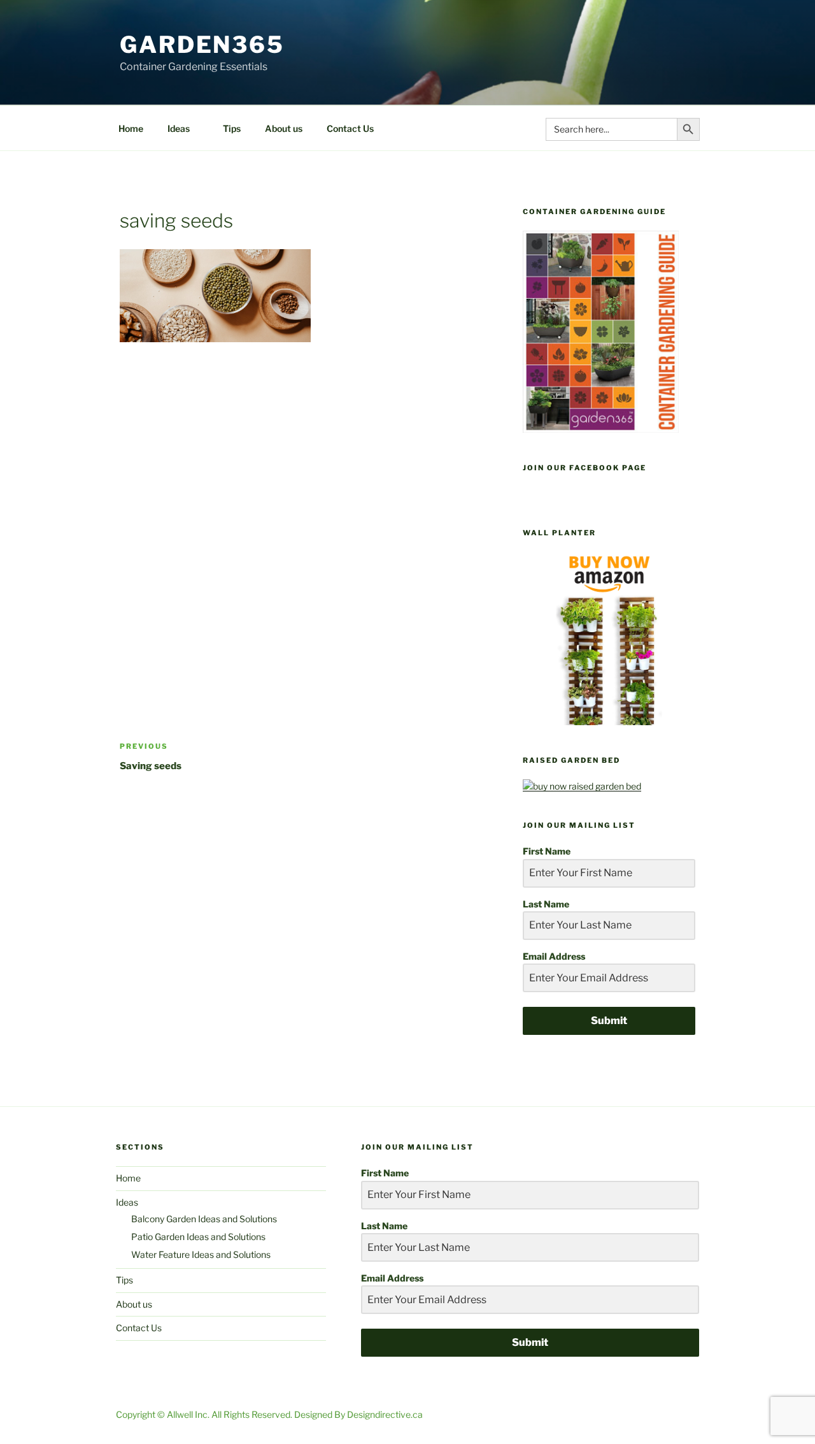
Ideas (178, 128)
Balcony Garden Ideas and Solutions (204, 1218)
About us (283, 128)
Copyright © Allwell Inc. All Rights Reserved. (205, 1414)
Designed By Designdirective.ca (358, 1414)
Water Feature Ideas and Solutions (201, 1254)
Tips (232, 128)
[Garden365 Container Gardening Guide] (601, 429)
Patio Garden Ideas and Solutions (198, 1236)
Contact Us (350, 128)
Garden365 (202, 45)
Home (130, 128)
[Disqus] (307, 521)
